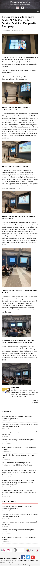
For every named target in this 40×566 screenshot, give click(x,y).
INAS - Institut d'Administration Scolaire (20, 560)
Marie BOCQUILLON (6, 563)
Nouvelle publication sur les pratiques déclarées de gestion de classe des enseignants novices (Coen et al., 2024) (19, 492)
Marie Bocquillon (18, 30)
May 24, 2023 (7, 30)
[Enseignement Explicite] (20, 8)
